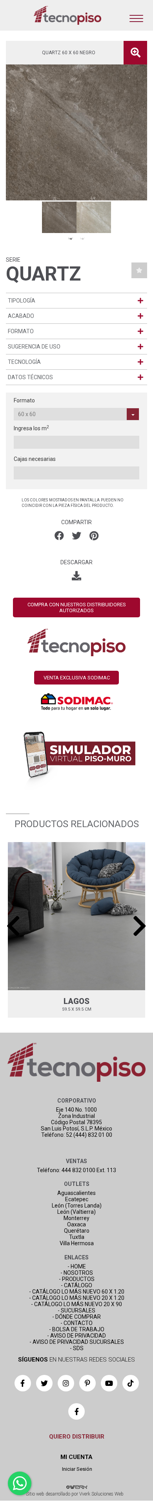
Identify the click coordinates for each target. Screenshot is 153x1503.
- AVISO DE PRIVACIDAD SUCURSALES (76, 1342)
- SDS (77, 1348)
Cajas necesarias (35, 459)
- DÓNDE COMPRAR (76, 1317)
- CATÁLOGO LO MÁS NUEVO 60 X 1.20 (76, 1291)
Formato (24, 400)
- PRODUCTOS (77, 1279)
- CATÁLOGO (76, 1285)
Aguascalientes (76, 1193)
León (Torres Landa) (77, 1205)
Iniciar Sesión (76, 1469)
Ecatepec (76, 1199)
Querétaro (76, 1231)
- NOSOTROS (76, 1273)
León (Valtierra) (76, 1212)
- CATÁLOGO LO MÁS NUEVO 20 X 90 (76, 1304)
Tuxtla (76, 1237)
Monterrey (76, 1218)
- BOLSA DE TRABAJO (76, 1329)
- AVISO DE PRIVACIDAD (76, 1335)
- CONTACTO (76, 1323)
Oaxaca (76, 1224)
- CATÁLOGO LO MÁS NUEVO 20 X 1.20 (76, 1298)
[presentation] (13, 926)
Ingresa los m (31, 427)
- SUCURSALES (76, 1310)
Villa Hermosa (77, 1243)
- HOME (76, 1266)
